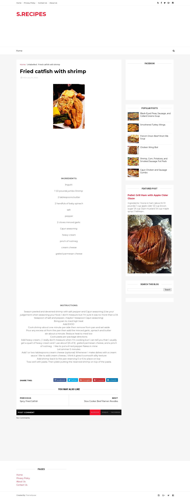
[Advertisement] (123, 27)
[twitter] (165, 3)
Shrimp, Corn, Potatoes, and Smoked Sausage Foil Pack (153, 160)
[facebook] (161, 3)
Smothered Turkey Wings (152, 124)
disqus (105, 412)
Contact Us (42, 3)
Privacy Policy (29, 3)
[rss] (158, 3)
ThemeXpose (31, 495)
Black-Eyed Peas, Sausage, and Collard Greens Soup (155, 114)
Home (18, 3)
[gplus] (169, 3)
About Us (53, 3)
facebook (115, 412)
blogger (95, 412)
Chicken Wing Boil (149, 147)
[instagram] (173, 3)
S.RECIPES (31, 14)
